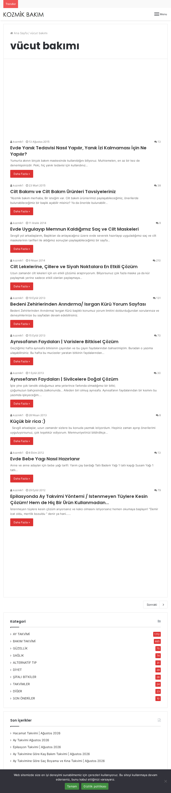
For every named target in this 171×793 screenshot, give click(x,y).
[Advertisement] (85, 101)
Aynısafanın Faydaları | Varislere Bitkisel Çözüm (64, 341)
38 (159, 185)
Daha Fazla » (22, 173)
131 (158, 298)
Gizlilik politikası (94, 786)
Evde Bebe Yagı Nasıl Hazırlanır (45, 459)
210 (158, 260)
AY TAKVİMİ (21, 634)
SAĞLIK (18, 655)
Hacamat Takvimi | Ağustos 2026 (37, 733)
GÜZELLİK (20, 648)
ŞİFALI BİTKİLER (24, 677)
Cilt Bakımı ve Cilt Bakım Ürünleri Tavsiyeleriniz (63, 191)
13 (159, 141)
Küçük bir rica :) (27, 421)
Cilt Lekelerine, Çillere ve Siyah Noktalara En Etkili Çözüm (74, 266)
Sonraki (152, 604)
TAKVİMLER (21, 684)
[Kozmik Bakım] (24, 14)
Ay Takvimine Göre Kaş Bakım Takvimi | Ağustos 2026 (51, 754)
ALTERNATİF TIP (25, 662)
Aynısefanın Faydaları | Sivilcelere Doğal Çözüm (64, 379)
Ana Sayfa (20, 33)
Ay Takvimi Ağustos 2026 (31, 740)
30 (159, 373)
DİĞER (17, 691)
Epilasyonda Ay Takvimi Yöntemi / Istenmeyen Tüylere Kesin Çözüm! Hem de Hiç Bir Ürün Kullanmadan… (79, 499)
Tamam (72, 786)
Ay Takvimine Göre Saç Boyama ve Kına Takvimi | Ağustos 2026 (59, 761)
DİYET (17, 670)
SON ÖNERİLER (24, 698)
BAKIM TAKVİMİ (24, 641)
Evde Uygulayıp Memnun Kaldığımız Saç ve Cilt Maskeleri (74, 229)
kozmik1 (17, 141)
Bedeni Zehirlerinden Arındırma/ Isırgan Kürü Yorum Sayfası (78, 304)
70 (159, 335)
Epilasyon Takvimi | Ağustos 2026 (37, 747)
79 (159, 490)
